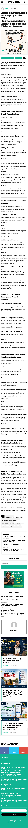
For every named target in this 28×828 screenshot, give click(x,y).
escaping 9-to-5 (20, 523)
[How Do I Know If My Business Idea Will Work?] (14, 646)
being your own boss (9, 515)
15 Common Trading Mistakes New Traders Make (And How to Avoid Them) (13, 550)
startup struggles (17, 526)
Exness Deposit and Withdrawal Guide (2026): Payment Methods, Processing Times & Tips (12, 614)
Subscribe (23, 747)
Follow (14, 747)
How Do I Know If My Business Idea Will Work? (14, 536)
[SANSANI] (2, 8)
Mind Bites (4, 50)
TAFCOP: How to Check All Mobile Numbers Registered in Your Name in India (13, 545)
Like (5, 747)
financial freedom (5, 525)
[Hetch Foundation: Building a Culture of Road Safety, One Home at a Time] (14, 678)
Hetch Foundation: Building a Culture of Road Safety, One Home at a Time (14, 540)
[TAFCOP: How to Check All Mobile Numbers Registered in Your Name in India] (14, 711)
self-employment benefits (7, 526)
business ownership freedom (8, 517)
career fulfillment (18, 517)
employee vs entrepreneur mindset (9, 520)
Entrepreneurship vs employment (8, 523)
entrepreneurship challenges (8, 522)
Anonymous (6, 665)
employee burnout (15, 519)
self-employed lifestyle (15, 525)
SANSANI (6, 8)
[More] (24, 58)
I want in (14, 567)
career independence (6, 519)
